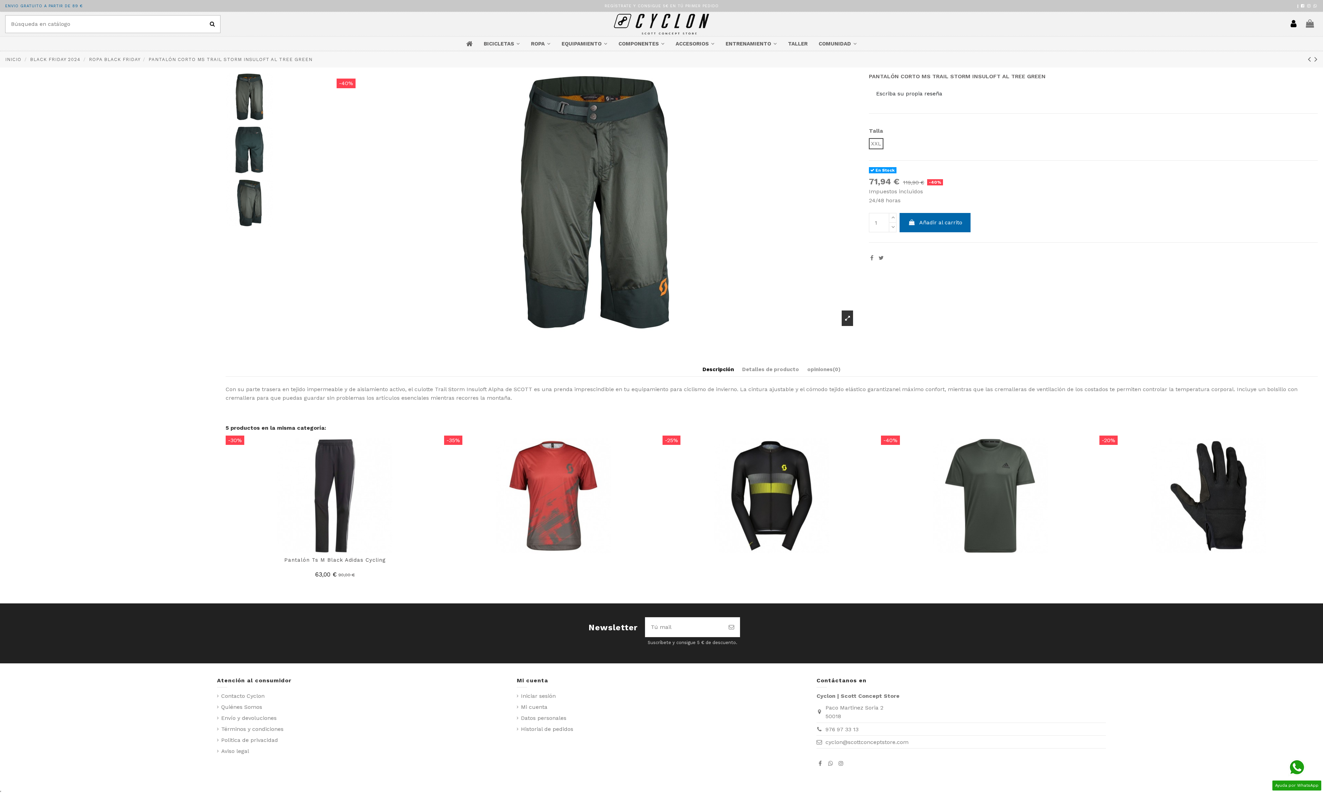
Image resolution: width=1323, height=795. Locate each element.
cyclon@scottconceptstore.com (867, 742)
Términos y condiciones (252, 729)
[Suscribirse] (731, 627)
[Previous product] (1311, 59)
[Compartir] (871, 258)
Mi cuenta (534, 707)
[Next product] (1316, 59)
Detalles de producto (770, 369)
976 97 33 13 (842, 729)
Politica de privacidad (249, 740)
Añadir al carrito (940, 222)
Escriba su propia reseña (909, 93)
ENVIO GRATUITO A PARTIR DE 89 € (44, 6)
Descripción (718, 369)
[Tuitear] (881, 258)
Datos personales (543, 718)
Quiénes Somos (241, 707)
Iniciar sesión (538, 696)
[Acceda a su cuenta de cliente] (1293, 24)
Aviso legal (235, 751)
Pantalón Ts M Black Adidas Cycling (335, 560)
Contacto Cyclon (243, 696)
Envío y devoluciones (249, 718)
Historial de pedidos (547, 729)
